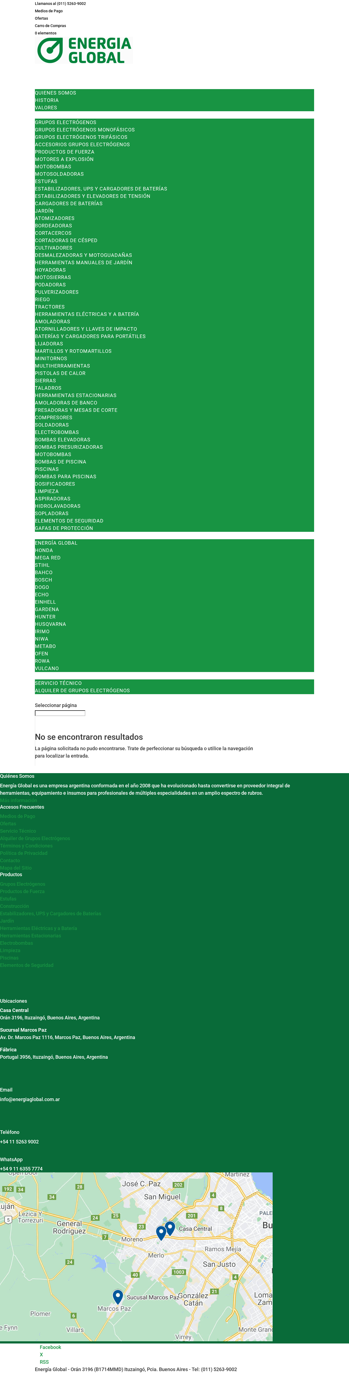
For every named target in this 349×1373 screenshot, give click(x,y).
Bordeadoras (53, 225)
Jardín (44, 211)
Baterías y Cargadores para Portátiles (90, 336)
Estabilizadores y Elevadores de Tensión (93, 196)
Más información (18, 800)
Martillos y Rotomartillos (73, 351)
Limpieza (47, 491)
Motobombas (53, 166)
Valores (46, 107)
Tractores (50, 307)
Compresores (54, 417)
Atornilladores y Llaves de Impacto (86, 329)
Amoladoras (52, 321)
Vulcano (47, 668)
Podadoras (50, 284)
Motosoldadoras (59, 174)
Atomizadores (55, 218)
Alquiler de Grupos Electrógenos (82, 690)
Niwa (42, 639)
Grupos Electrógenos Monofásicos (85, 130)
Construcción (14, 906)
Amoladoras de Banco (66, 403)
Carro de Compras (50, 26)
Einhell (45, 602)
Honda (44, 550)
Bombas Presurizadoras (69, 447)
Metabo (45, 646)
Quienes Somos (55, 93)
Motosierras (53, 277)
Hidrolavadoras (58, 506)
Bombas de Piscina (60, 462)
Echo (42, 594)
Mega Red (48, 558)
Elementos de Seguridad (69, 521)
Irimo (42, 631)
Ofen (41, 653)
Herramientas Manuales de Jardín (84, 262)
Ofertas (41, 18)
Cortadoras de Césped (66, 240)
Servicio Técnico (58, 683)
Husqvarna (50, 624)
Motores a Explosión (64, 159)
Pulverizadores (57, 292)
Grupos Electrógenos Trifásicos (81, 137)
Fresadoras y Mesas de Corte (76, 410)
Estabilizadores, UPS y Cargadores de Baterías (101, 189)
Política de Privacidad (23, 853)
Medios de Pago (49, 11)
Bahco (44, 572)
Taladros (48, 388)
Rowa (42, 661)
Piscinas (47, 469)
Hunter (45, 617)
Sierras (45, 380)
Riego (42, 299)
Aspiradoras (53, 498)
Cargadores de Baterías (69, 203)
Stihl (42, 565)
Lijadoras (49, 344)
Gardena (47, 609)
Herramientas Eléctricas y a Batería (87, 314)
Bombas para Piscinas (66, 476)
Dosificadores (55, 484)
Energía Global (56, 543)
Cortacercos (53, 233)
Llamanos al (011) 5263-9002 (60, 3)
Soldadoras (52, 425)
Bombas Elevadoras (63, 439)
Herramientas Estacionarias (76, 395)
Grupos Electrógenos (66, 122)
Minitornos (51, 358)
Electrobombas (57, 432)
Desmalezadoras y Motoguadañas (83, 255)
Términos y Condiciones (26, 846)
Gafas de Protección (64, 528)
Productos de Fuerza (65, 152)
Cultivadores (54, 248)
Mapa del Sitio (16, 868)
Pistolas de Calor (60, 373)
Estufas (46, 181)
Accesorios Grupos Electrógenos (82, 144)
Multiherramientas (62, 366)
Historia (47, 100)
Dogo (42, 587)
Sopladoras (52, 513)
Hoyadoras (50, 270)
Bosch (43, 580)
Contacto (10, 860)
